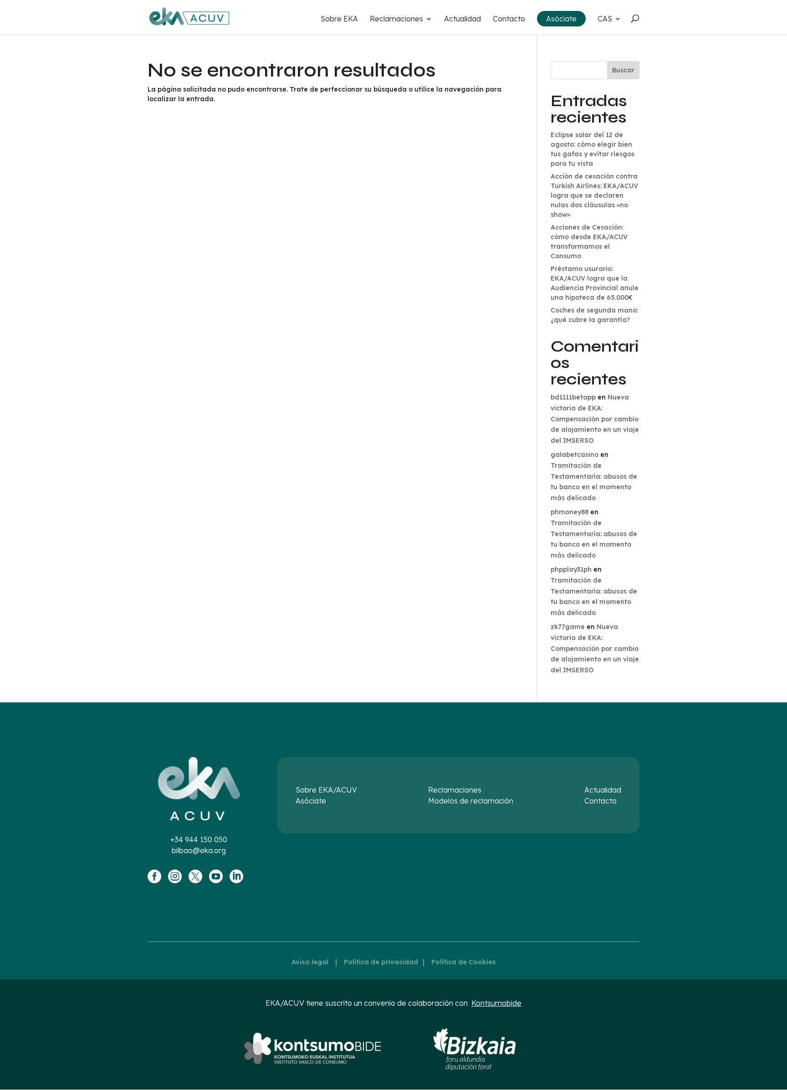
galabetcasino (574, 454)
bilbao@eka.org (199, 850)
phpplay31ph (571, 569)
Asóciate (561, 18)
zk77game (568, 627)
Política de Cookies (463, 962)
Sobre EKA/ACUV (326, 789)
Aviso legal (309, 962)
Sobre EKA (339, 19)
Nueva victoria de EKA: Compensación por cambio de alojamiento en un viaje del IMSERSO (595, 419)
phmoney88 (569, 512)
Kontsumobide (496, 1003)
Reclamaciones (396, 19)
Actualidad (462, 19)
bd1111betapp (573, 397)
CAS (605, 19)
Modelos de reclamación (470, 800)
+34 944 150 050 (198, 839)
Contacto (509, 19)
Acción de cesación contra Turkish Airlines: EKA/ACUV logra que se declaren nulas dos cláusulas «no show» (594, 195)
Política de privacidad (381, 962)
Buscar (623, 70)
